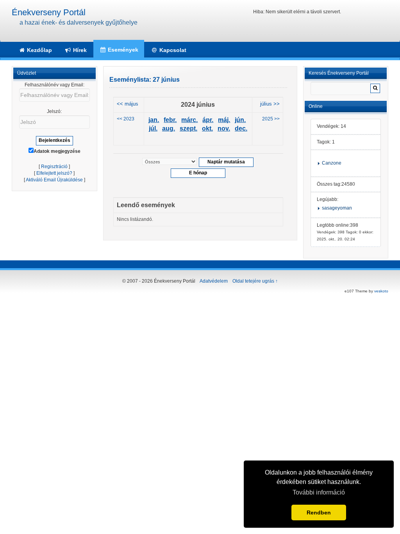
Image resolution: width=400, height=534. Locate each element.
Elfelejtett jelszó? (54, 173)
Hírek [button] (79, 50)
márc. (189, 119)
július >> (270, 104)
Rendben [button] (319, 512)
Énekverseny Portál (49, 12)
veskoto (381, 291)
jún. (240, 119)
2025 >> (271, 119)
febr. (170, 119)
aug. (168, 128)
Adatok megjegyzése (57, 151)
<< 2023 (125, 119)
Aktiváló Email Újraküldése (54, 180)
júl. (153, 128)
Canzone (331, 163)
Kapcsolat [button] (172, 50)
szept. (188, 128)
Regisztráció (54, 166)
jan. (153, 119)
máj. (224, 119)
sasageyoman (337, 208)
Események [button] (122, 50)
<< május (127, 104)
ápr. (207, 119)
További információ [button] (319, 492)
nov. (224, 128)
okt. (207, 128)
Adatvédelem (214, 281)
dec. (241, 128)
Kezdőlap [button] (38, 50)
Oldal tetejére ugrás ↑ (255, 281)
